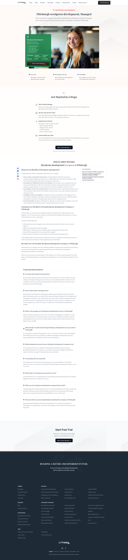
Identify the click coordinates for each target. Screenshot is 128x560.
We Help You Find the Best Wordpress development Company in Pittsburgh (93, 177)
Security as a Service (23, 518)
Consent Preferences (46, 535)
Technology (50, 2)
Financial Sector (69, 492)
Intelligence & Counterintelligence (49, 495)
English (51, 551)
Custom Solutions (69, 489)
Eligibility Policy (22, 538)
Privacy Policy (21, 535)
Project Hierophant (22, 492)
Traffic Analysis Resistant (71, 523)
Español (67, 551)
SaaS (89, 520)
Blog (19, 505)
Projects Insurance (22, 508)
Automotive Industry (93, 498)
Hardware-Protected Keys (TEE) (73, 520)
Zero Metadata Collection (47, 508)
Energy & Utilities (92, 489)
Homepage (20, 489)
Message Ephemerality (47, 523)
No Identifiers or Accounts (47, 505)
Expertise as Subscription (24, 515)
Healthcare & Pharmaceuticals (95, 495)
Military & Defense (45, 498)
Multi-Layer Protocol (46, 520)
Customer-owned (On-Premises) (96, 517)
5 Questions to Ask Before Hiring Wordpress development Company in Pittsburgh (91, 174)
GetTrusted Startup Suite (24, 524)
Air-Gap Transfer (69, 517)
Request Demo (66, 2)
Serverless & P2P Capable (47, 517)
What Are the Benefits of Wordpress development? (93, 171)
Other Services (82, 2)
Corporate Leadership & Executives (50, 492)
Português (72, 551)
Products (58, 2)
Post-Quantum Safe (70, 505)
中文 (78, 551)
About (36, 2)
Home (30, 2)
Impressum (21, 498)
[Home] (21, 2)
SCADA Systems (92, 492)
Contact (74, 2)
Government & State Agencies (48, 489)
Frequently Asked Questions (88, 180)
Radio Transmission (70, 508)
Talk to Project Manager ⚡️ (64, 147)
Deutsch (56, 551)
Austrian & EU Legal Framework (96, 505)
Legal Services (68, 495)
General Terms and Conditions (25, 532)
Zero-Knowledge (45, 511)
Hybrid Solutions (92, 523)
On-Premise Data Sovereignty (95, 508)
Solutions (42, 2)
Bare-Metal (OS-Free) (93, 514)
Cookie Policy (44, 532)
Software (90, 511)
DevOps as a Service (23, 521)
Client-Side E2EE (45, 514)
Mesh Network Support (70, 514)
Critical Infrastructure (70, 498)
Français (61, 551)
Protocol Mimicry (69, 511)
